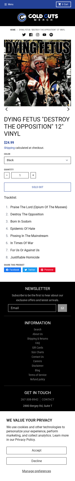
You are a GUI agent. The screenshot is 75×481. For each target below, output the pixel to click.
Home (12, 30)
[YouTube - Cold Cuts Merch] (44, 34)
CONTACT (48, 399)
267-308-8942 (29, 399)
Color (7, 154)
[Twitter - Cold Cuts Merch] (24, 34)
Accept (36, 450)
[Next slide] (68, 109)
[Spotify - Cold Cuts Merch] (51, 34)
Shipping (9, 147)
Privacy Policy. (25, 440)
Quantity (9, 169)
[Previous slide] (7, 109)
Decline (36, 461)
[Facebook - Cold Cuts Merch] (30, 34)
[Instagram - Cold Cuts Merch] (37, 34)
